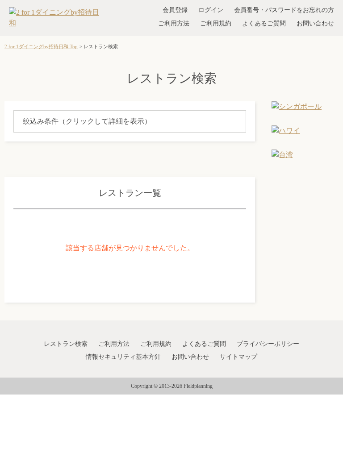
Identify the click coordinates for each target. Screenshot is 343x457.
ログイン (210, 10)
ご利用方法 (173, 23)
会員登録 (175, 10)
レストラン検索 (66, 344)
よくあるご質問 (264, 23)
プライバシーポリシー (268, 344)
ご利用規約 (215, 23)
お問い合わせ (315, 23)
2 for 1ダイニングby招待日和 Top (41, 46)
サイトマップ (238, 356)
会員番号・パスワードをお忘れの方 (284, 10)
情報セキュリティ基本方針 (123, 356)
